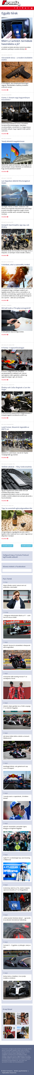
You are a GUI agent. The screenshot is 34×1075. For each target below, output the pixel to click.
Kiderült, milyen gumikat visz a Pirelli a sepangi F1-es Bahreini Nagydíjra (16, 707)
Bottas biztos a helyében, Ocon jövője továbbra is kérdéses (14, 977)
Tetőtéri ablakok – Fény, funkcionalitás (16, 466)
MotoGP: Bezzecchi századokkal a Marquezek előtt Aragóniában (16, 646)
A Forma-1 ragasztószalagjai (12, 347)
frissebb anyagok (7, 545)
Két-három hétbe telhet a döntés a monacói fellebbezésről (16, 737)
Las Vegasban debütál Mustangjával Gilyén (15, 181)
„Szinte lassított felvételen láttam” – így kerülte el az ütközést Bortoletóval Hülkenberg (17, 919)
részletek (4, 90)
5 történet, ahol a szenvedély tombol (15, 264)
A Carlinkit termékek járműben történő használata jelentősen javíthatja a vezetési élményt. (16, 48)
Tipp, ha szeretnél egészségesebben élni (16, 508)
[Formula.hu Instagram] (22, 8)
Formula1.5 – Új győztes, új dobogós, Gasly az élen (17, 946)
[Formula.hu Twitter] (17, 8)
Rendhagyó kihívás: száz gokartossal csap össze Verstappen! (15, 767)
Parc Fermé (7, 578)
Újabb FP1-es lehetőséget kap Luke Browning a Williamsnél (16, 859)
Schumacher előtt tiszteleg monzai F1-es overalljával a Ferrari (15, 677)
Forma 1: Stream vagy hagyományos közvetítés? (15, 98)
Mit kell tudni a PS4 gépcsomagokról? (16, 308)
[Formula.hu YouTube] (25, 8)
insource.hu (13, 1073)
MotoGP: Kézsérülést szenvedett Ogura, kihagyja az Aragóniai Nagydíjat (15, 827)
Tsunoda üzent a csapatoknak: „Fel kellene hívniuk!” (15, 797)
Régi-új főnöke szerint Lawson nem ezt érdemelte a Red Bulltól (14, 586)
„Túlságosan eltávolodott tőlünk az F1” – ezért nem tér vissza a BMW (16, 616)
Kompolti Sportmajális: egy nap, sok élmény (15, 225)
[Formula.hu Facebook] (14, 8)
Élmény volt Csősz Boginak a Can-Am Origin (15, 388)
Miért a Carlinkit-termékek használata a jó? (16, 42)
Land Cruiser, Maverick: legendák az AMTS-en (15, 428)
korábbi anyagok (26, 545)
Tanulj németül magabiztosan (12, 141)
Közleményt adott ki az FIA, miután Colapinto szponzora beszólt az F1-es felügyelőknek (16, 889)
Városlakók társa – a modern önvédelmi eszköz (16, 58)
